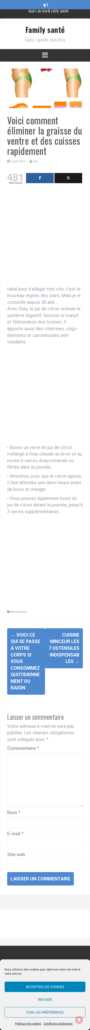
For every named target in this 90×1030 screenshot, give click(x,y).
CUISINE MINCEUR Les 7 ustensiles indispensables (64, 648)
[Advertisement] (45, 236)
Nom (13, 812)
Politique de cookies (28, 1023)
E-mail (15, 833)
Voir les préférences (45, 1012)
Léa (35, 161)
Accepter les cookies (45, 987)
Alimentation (19, 611)
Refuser (45, 1000)
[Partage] (40, 178)
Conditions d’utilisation (58, 1023)
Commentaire (23, 748)
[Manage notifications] (79, 1020)
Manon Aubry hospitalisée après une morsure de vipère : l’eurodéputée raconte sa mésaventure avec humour (48, 16)
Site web (16, 854)
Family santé (45, 29)
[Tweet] (68, 178)
